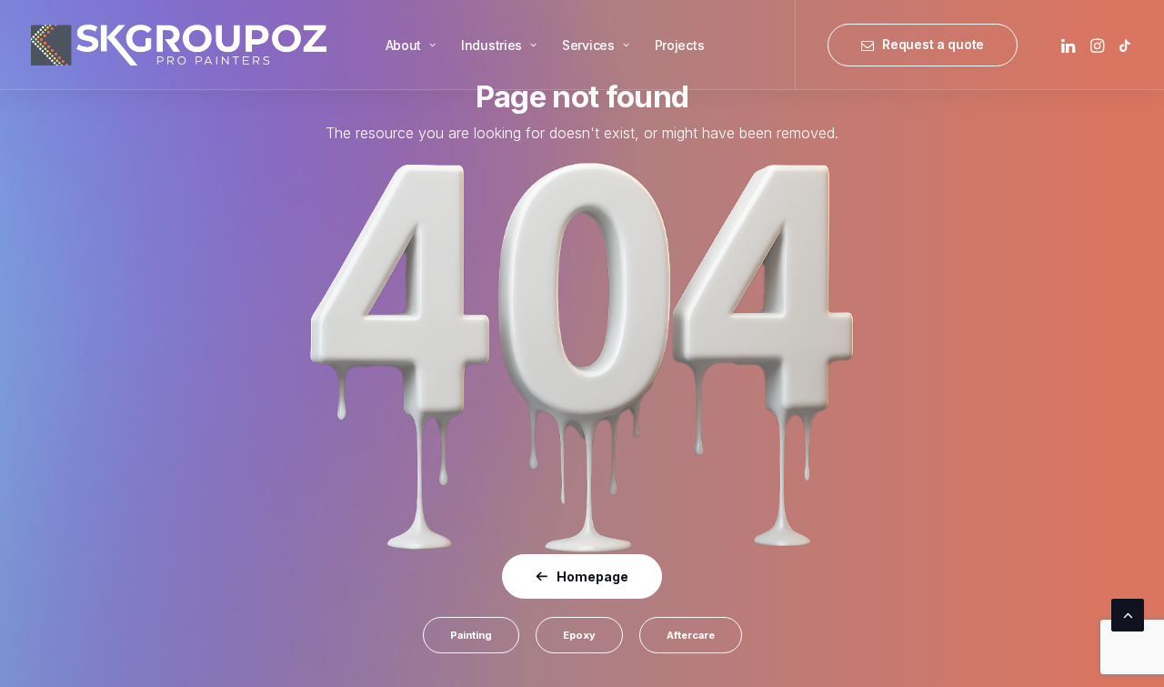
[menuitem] (410, 45)
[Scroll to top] (1127, 614)
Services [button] (588, 45)
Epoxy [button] (579, 635)
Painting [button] (471, 635)
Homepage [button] (592, 576)
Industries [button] (491, 45)
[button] (1070, 45)
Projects (680, 45)
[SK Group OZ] (178, 45)
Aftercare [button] (691, 635)
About (404, 45)
